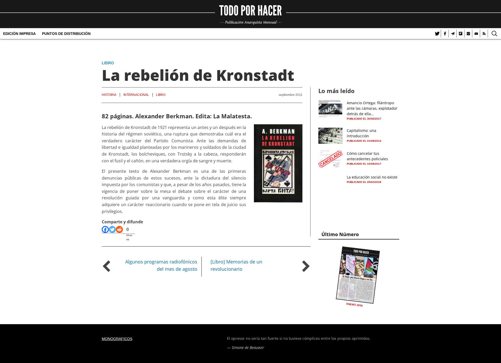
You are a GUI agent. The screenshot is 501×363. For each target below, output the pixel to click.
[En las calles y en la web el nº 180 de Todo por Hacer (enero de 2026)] (358, 275)
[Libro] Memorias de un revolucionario (236, 265)
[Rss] (484, 34)
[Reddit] (119, 229)
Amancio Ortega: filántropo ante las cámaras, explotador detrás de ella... (372, 108)
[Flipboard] (460, 34)
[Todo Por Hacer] (250, 14)
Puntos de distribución (66, 34)
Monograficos (117, 339)
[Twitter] (437, 34)
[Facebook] (445, 34)
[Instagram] (468, 34)
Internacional (136, 95)
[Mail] (476, 34)
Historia (109, 95)
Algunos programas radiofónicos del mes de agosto (161, 265)
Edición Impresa (19, 34)
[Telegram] (453, 34)
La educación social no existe (372, 177)
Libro (108, 63)
